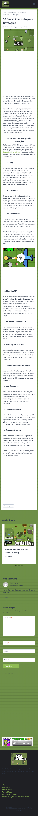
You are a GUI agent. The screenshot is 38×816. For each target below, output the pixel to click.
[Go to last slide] (5, 544)
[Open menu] (34, 3)
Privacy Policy (7, 790)
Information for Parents (10, 794)
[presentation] (19, 535)
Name (6, 643)
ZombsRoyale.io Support (11, 27)
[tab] (15, 565)
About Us (5, 785)
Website (6, 660)
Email (6, 651)
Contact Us (6, 787)
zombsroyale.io (8, 506)
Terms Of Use (7, 792)
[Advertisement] (19, 73)
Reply (6, 597)
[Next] (32, 544)
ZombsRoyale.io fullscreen (12, 152)
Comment (8, 618)
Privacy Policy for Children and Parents (15, 797)
